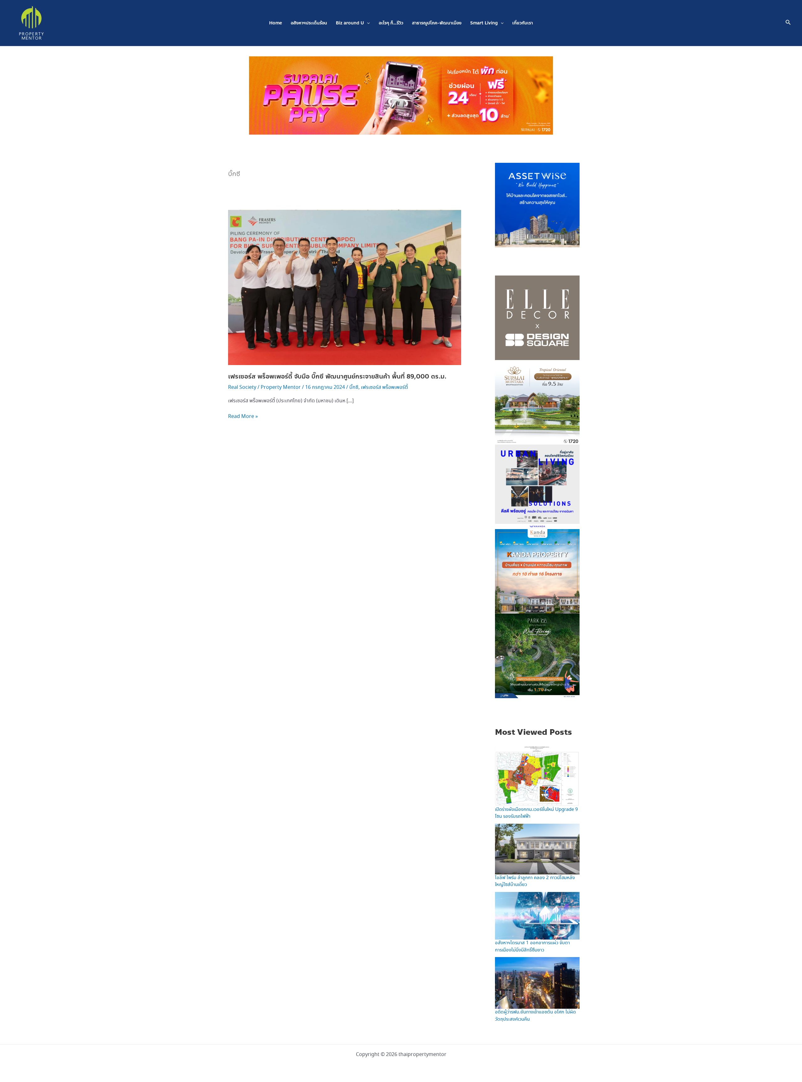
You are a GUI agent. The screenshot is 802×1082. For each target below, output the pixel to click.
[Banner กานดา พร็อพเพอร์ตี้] (537, 570)
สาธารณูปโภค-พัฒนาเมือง (436, 23)
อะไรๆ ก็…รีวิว (391, 23)
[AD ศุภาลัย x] (401, 94)
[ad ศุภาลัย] (537, 401)
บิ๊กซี (353, 387)
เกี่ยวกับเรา (522, 23)
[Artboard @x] (537, 486)
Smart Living (484, 23)
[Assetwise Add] (537, 204)
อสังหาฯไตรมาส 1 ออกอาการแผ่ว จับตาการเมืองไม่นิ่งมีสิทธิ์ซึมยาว (532, 947)
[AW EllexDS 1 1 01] (537, 317)
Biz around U (350, 23)
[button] (367, 23)
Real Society (242, 387)
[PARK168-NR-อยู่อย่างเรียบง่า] (537, 655)
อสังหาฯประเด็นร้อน (309, 23)
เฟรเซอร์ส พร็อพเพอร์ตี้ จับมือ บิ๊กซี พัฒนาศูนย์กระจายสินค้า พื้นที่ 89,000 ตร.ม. (338, 376)
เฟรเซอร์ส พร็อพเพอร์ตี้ (384, 387)
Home (275, 23)
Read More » (243, 416)
